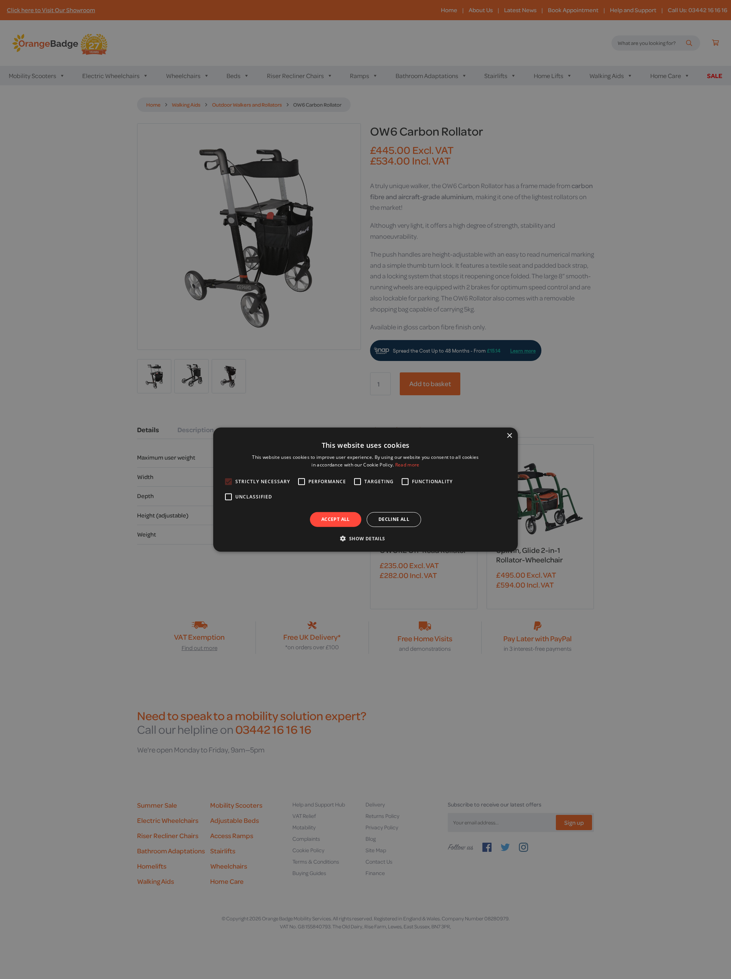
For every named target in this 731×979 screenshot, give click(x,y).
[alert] (365, 489)
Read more (407, 465)
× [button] (509, 435)
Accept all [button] (335, 519)
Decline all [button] (393, 519)
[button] (365, 538)
